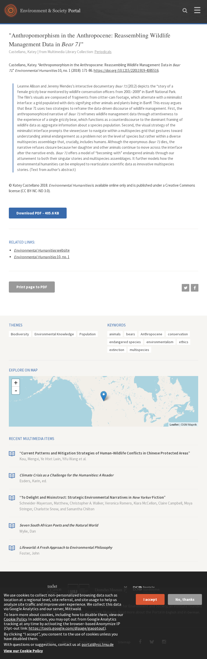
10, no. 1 (41, 256)
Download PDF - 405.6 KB (37, 213)
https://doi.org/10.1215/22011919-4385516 (126, 70)
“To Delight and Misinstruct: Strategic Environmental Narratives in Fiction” (92, 497)
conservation (178, 334)
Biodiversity (20, 334)
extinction (116, 349)
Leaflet (174, 424)
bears (130, 334)
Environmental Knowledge (54, 334)
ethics (183, 342)
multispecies (139, 349)
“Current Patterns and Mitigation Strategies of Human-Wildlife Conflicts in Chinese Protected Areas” (104, 453)
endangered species (125, 342)
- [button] (16, 390)
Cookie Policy (15, 619)
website (42, 250)
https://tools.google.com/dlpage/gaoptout (67, 628)
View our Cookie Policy (23, 650)
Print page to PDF (31, 286)
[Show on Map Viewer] (103, 396)
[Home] (42, 12)
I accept (150, 599)
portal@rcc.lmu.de (98, 644)
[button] (185, 288)
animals (115, 334)
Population (88, 334)
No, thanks (184, 599)
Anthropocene (151, 334)
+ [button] (15, 383)
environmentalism (159, 342)
